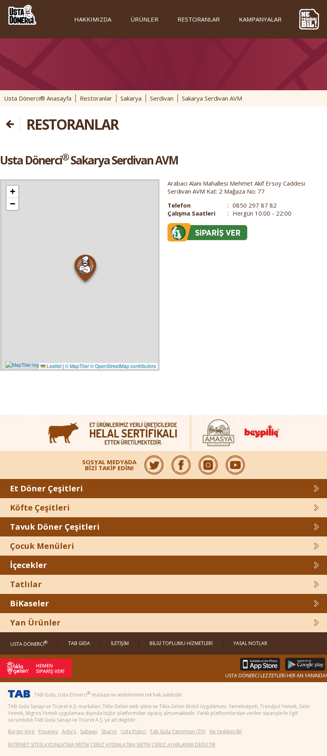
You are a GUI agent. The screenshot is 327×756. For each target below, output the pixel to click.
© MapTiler (77, 365)
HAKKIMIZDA (92, 19)
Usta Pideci (133, 731)
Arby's (69, 731)
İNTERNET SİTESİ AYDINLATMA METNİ (48, 744)
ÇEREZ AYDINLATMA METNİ (121, 744)
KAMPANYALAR (260, 19)
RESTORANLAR (198, 19)
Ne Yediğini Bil (225, 731)
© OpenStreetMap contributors (123, 365)
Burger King (21, 731)
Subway (88, 731)
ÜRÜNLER (144, 19)
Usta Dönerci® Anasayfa (37, 98)
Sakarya (131, 98)
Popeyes (48, 731)
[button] (85, 269)
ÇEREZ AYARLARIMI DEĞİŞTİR (183, 744)
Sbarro (109, 731)
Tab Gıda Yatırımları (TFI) (177, 731)
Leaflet (53, 365)
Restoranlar (96, 98)
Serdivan (161, 98)
